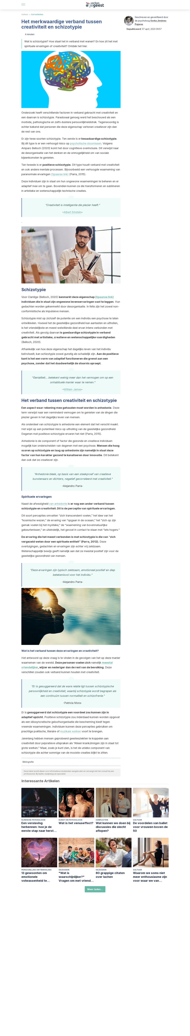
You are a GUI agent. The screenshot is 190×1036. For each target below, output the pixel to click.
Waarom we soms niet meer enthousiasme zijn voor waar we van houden (150, 877)
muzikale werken (70, 731)
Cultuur (24, 14)
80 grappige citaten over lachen (110, 875)
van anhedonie (58, 503)
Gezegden (64, 870)
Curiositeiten (37, 14)
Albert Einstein (72, 212)
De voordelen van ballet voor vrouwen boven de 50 (150, 827)
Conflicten (102, 820)
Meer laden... (95, 889)
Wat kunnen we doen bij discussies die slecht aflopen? (113, 827)
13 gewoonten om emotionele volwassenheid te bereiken (34, 877)
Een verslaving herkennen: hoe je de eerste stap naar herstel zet (38, 827)
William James (72, 389)
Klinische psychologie (33, 820)
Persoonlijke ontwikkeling (36, 870)
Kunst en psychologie (70, 820)
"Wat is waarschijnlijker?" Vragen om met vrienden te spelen (76, 877)
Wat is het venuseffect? (76, 823)
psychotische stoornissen (85, 143)
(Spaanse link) (60, 174)
